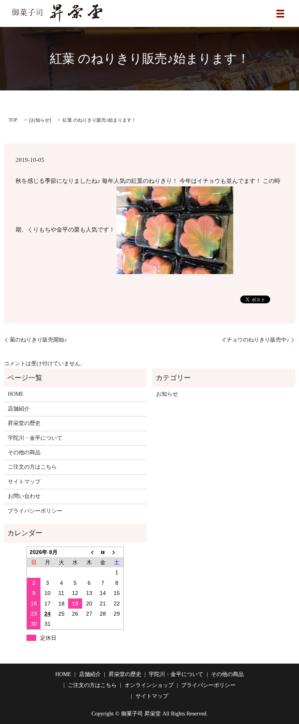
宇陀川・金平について (35, 438)
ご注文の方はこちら (32, 467)
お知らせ (40, 120)
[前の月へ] (89, 552)
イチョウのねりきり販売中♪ (255, 340)
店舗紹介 (19, 409)
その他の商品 (24, 452)
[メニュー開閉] (280, 14)
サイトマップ (24, 482)
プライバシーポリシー (35, 511)
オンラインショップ (149, 685)
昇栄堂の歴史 (24, 423)
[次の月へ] (117, 552)
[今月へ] (103, 552)
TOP (13, 120)
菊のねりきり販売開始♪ (38, 340)
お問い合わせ (24, 496)
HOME (16, 394)
